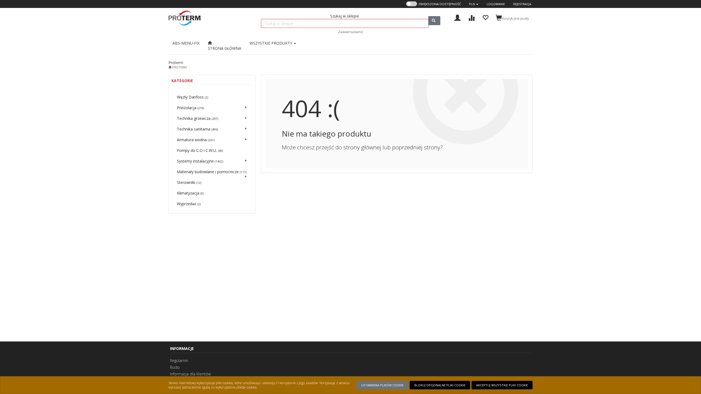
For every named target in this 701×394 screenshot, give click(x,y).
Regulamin (179, 360)
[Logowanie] (457, 17)
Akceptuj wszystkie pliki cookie (502, 385)
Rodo (175, 367)
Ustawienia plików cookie (382, 385)
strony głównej (362, 147)
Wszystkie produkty (271, 43)
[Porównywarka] (471, 17)
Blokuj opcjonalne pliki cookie (440, 385)
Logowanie (496, 4)
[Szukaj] (434, 20)
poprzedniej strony (416, 147)
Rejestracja (522, 4)
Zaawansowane (350, 31)
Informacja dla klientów (190, 373)
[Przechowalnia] (485, 17)
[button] (473, 4)
